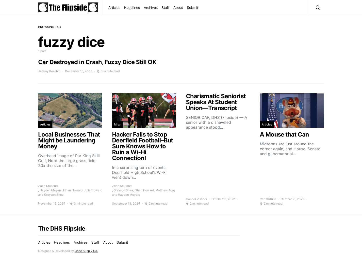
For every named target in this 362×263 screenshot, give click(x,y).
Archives (151, 7)
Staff (165, 7)
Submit (192, 7)
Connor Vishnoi (196, 199)
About (178, 7)
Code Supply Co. (86, 251)
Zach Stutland (48, 186)
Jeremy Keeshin (49, 71)
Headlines (132, 7)
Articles (114, 7)
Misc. (117, 124)
